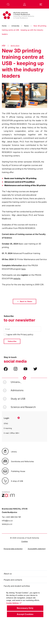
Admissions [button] (17, 390)
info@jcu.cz (7, 520)
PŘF (4, 46)
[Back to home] (24, 15)
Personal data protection (13, 549)
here (23, 269)
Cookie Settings (12, 603)
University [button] (16, 382)
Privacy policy (27, 334)
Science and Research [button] (23, 407)
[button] (8, 4)
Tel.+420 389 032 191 (11, 517)
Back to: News (26, 301)
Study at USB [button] (18, 398)
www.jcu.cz (7, 524)
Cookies (24, 541)
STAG (6, 423)
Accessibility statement (36, 549)
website (16, 278)
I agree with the (19, 334)
